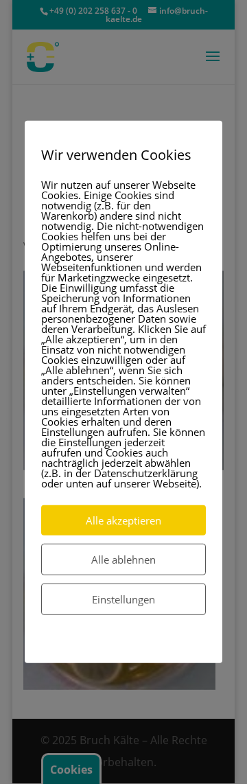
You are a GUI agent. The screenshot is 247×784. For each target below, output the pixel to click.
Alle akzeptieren (123, 520)
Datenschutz (93, 644)
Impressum (156, 644)
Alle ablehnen (123, 559)
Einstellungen (123, 599)
